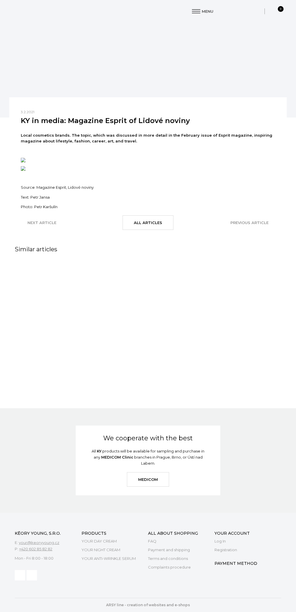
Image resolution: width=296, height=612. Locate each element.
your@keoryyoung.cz (39, 542)
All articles (148, 222)
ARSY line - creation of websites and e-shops (148, 605)
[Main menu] (196, 11)
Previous (249, 222)
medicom (148, 479)
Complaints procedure (169, 567)
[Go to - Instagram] (32, 575)
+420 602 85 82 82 (35, 549)
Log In (220, 541)
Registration (225, 549)
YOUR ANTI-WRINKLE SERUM (109, 558)
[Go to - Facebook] (20, 575)
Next (41, 222)
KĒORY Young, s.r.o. (49, 11)
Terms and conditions (168, 558)
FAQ (152, 541)
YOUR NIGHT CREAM (101, 549)
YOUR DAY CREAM (99, 541)
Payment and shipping (169, 549)
